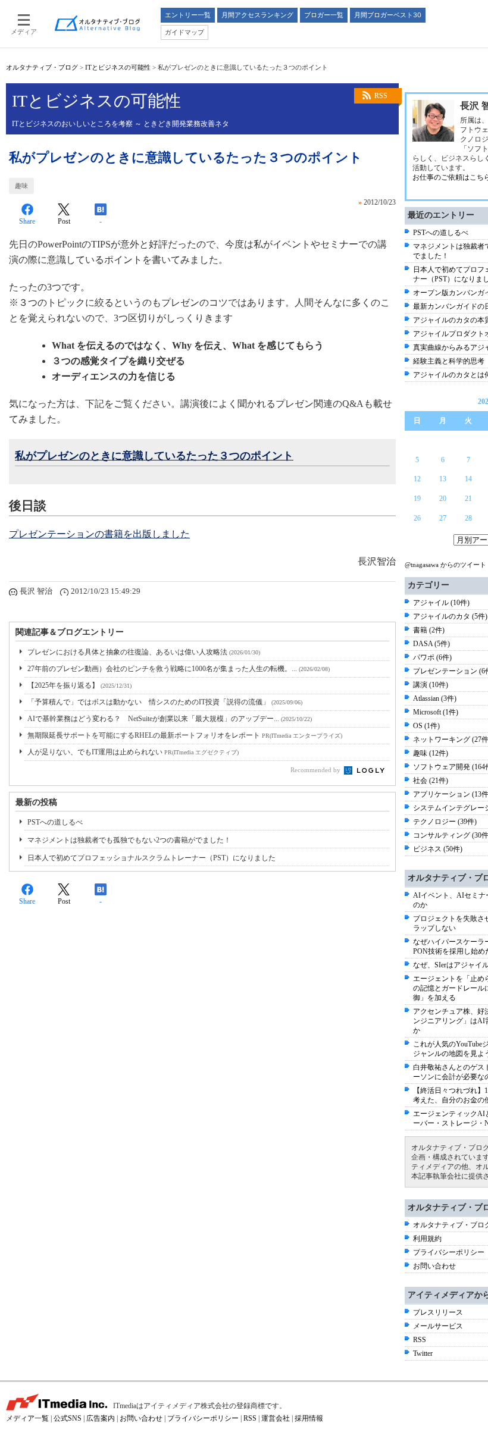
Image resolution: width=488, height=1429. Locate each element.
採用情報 (309, 1418)
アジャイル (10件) (441, 602)
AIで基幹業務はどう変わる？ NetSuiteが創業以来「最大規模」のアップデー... (169, 718)
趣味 (21, 185)
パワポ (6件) (432, 657)
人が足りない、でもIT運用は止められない (133, 752)
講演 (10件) (430, 685)
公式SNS (68, 1418)
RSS (380, 96)
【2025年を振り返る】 (79, 685)
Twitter (423, 1353)
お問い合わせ (434, 1266)
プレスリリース (438, 1312)
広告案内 (100, 1418)
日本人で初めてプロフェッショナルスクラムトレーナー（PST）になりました (151, 858)
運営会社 (275, 1418)
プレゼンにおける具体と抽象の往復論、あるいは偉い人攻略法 (143, 652)
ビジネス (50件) (437, 849)
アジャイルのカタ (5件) (450, 616)
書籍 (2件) (429, 630)
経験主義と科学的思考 (448, 361)
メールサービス (438, 1326)
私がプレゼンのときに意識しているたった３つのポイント (154, 456)
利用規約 (427, 1238)
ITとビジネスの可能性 (118, 67)
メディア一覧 (27, 1418)
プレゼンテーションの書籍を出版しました (99, 534)
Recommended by (316, 769)
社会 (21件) (430, 780)
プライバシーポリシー (448, 1252)
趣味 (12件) (430, 753)
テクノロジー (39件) (445, 821)
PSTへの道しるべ (55, 822)
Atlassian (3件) (434, 698)
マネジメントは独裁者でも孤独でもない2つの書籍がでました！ (129, 840)
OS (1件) (426, 726)
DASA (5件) (431, 644)
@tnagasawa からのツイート (445, 564)
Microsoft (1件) (435, 712)
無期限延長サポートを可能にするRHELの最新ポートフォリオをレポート (184, 735)
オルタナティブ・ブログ (42, 67)
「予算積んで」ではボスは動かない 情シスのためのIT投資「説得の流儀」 (164, 702)
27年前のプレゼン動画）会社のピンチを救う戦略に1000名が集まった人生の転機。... (178, 669)
